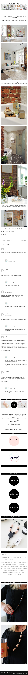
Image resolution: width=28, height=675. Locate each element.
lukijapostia (22, 566)
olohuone (21, 562)
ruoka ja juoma (11, 555)
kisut (16, 562)
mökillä (11, 562)
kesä (14, 560)
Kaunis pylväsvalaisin (7, 239)
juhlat (17, 564)
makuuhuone (4, 566)
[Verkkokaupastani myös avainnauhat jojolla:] (14, 547)
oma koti (14, 568)
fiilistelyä (4, 555)
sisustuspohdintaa (9, 570)
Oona (6, 291)
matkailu (12, 566)
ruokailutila (16, 574)
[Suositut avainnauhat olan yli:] (14, 621)
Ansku (6, 336)
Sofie (6, 269)
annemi (7, 371)
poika (11, 557)
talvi (14, 562)
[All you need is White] (14, 5)
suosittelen (21, 564)
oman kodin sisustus (20, 557)
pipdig (25, 673)
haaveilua (25, 568)
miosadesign (13, 572)
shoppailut (23, 555)
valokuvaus (3, 562)
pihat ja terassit (5, 557)
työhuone (8, 566)
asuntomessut (18, 555)
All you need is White (10, 672)
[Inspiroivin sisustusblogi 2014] (14, 461)
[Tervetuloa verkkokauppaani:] (14, 408)
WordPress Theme (17, 673)
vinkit (24, 564)
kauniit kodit (7, 562)
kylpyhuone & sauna (7, 568)
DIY (19, 566)
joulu (2, 568)
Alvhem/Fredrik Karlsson (10, 231)
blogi (20, 574)
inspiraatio (3, 234)
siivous (25, 566)
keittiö (3, 560)
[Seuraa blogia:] (14, 485)
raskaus (9, 564)
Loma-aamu (24, 239)
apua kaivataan (19, 560)
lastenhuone (16, 566)
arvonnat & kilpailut (20, 572)
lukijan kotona (14, 564)
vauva (24, 560)
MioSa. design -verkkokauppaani (16, 418)
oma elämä (9, 560)
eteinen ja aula (19, 568)
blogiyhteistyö (6, 572)
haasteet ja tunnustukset (19, 570)
